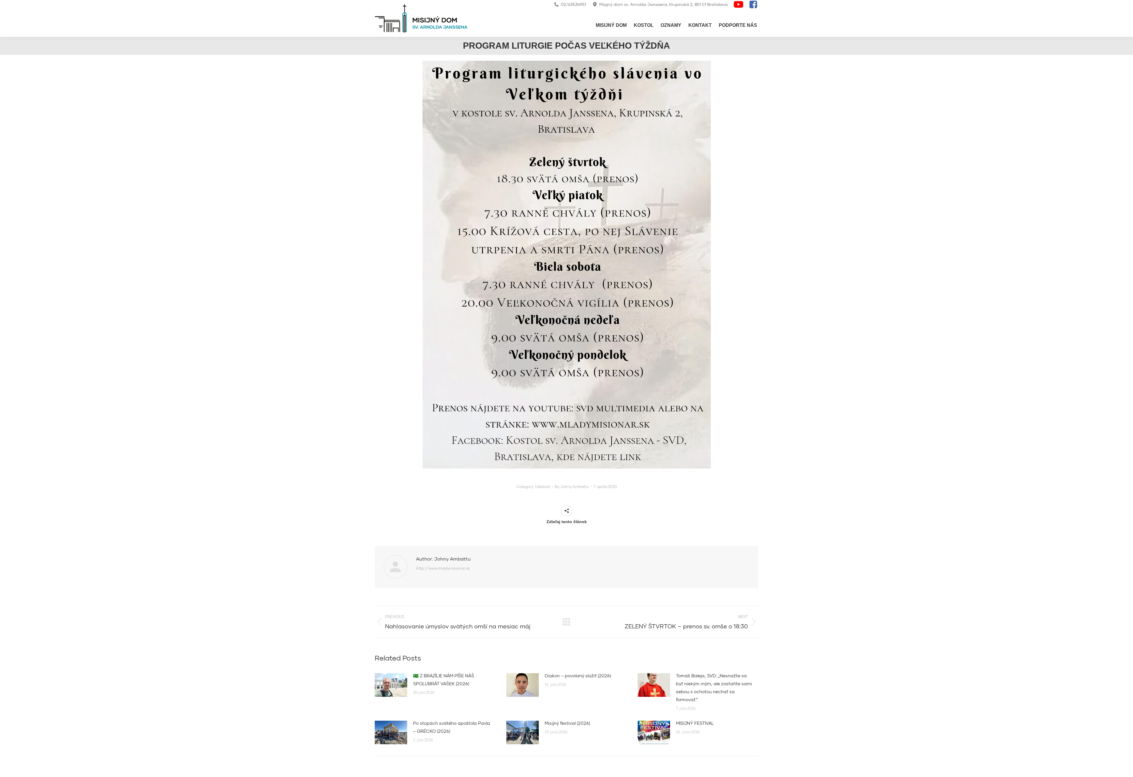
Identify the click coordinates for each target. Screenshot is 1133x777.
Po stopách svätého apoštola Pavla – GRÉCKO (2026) (451, 727)
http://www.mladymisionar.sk (443, 568)
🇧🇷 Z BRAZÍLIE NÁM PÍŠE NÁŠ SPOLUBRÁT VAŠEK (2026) (443, 679)
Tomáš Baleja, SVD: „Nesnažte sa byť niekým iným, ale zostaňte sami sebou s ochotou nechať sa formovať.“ (714, 687)
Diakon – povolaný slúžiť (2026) (578, 675)
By (572, 486)
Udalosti (542, 486)
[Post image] (391, 685)
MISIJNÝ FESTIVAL (695, 723)
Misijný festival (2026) (567, 723)
